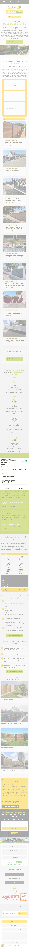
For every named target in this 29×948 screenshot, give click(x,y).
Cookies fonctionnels (6, 479)
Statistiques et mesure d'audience (8, 480)
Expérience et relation (6, 482)
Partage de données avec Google (8, 477)
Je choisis (7, 488)
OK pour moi (21, 488)
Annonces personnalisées (7, 481)
